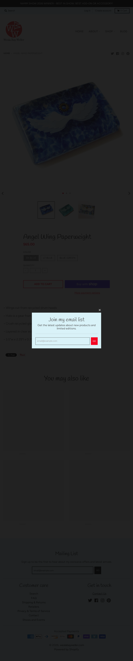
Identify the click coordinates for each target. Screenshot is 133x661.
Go (94, 341)
